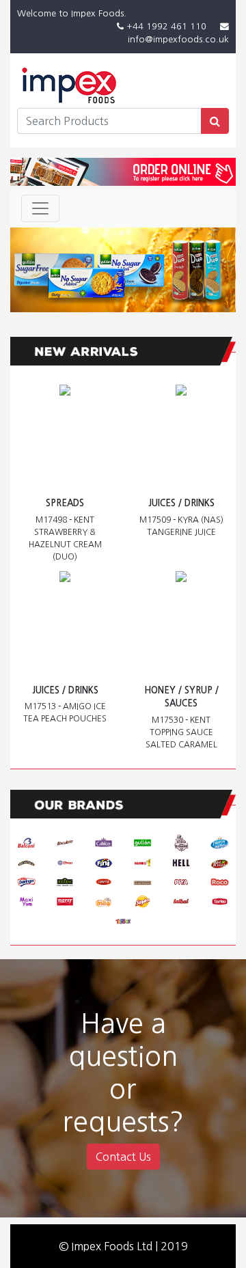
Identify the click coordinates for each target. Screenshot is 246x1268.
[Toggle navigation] (40, 208)
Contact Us (123, 1156)
